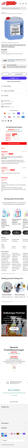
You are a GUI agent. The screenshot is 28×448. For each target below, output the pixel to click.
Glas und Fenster (20, 295)
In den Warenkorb (19, 74)
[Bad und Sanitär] (7, 287)
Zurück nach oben (14, 401)
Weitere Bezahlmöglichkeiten (14, 81)
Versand (7, 53)
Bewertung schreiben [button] (14, 143)
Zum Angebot (14, 328)
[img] (4, 151)
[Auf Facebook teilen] (8, 121)
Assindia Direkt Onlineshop (7, 42)
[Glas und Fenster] (19, 287)
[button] (23, 3)
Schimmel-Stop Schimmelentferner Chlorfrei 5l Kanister (11, 13)
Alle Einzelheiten (6, 232)
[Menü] (25, 3)
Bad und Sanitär (7, 295)
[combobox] (14, 8)
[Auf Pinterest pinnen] (11, 121)
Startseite (3, 12)
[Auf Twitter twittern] (5, 121)
